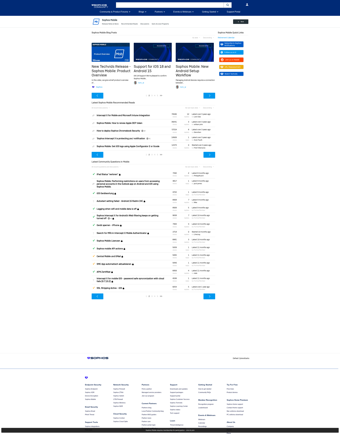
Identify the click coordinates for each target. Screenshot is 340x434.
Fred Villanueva (199, 148)
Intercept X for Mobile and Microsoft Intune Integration (123, 115)
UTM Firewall (118, 399)
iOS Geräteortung (105, 193)
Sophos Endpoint (91, 389)
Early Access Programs (160, 24)
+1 (111, 218)
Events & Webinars (182, 12)
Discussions (144, 24)
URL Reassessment (233, 67)
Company (230, 426)
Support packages (176, 392)
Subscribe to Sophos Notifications (232, 44)
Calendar (201, 423)
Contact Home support (235, 408)
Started (201, 145)
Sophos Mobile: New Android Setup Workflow (192, 70)
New (242, 22)
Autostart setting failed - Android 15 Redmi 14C (120, 201)
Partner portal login (149, 425)
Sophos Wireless (119, 403)
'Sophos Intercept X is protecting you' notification (121, 138)
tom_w (141, 83)
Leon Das (197, 117)
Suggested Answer (94, 256)
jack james (198, 184)
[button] (228, 5)
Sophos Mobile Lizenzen (108, 240)
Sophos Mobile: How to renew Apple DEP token (119, 123)
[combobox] (170, 5)
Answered (94, 174)
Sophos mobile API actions (110, 248)
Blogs (141, 12)
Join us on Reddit (232, 60)
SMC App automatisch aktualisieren (114, 264)
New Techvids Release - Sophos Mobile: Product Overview (111, 70)
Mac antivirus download (235, 411)
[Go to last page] (161, 95)
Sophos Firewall (119, 389)
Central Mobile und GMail (109, 256)
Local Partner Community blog (153, 411)
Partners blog (146, 408)
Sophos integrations (92, 426)
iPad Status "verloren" (107, 174)
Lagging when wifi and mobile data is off (117, 209)
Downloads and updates (179, 389)
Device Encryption (91, 396)
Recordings (202, 426)
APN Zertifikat (103, 271)
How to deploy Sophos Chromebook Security (118, 130)
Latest (201, 114)
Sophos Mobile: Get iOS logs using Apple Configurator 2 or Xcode (128, 146)
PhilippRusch (199, 176)
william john (198, 124)
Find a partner (147, 389)
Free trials (230, 389)
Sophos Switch (118, 396)
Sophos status (175, 410)
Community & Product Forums (114, 12)
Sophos (99, 87)
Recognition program (206, 404)
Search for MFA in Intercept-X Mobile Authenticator (122, 233)
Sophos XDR (89, 392)
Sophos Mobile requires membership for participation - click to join (170, 430)
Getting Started (209, 12)
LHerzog (197, 234)
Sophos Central (119, 418)
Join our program (148, 396)
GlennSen (197, 132)
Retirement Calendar (226, 37)
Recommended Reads (129, 24)
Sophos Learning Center (179, 406)
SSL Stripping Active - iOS (109, 288)
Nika (195, 202)
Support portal (175, 396)
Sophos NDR (118, 406)
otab (195, 273)
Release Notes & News (110, 24)
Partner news (146, 418)
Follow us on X (230, 52)
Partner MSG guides (149, 415)
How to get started (204, 389)
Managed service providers (151, 392)
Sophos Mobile (90, 399)
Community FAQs (204, 392)
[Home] (103, 6)
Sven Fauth (198, 140)
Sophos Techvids (176, 403)
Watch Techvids (231, 74)
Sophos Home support (235, 404)
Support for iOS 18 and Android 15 (152, 68)
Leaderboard (203, 408)
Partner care (146, 421)
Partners (159, 12)
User (247, 4)
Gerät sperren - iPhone (108, 225)
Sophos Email (90, 411)
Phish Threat (89, 415)
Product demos (232, 392)
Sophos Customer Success (180, 399)
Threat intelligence (176, 425)
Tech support (174, 413)
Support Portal (233, 12)
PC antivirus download (235, 415)
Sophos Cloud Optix (120, 421)
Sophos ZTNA (118, 392)
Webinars (201, 419)
